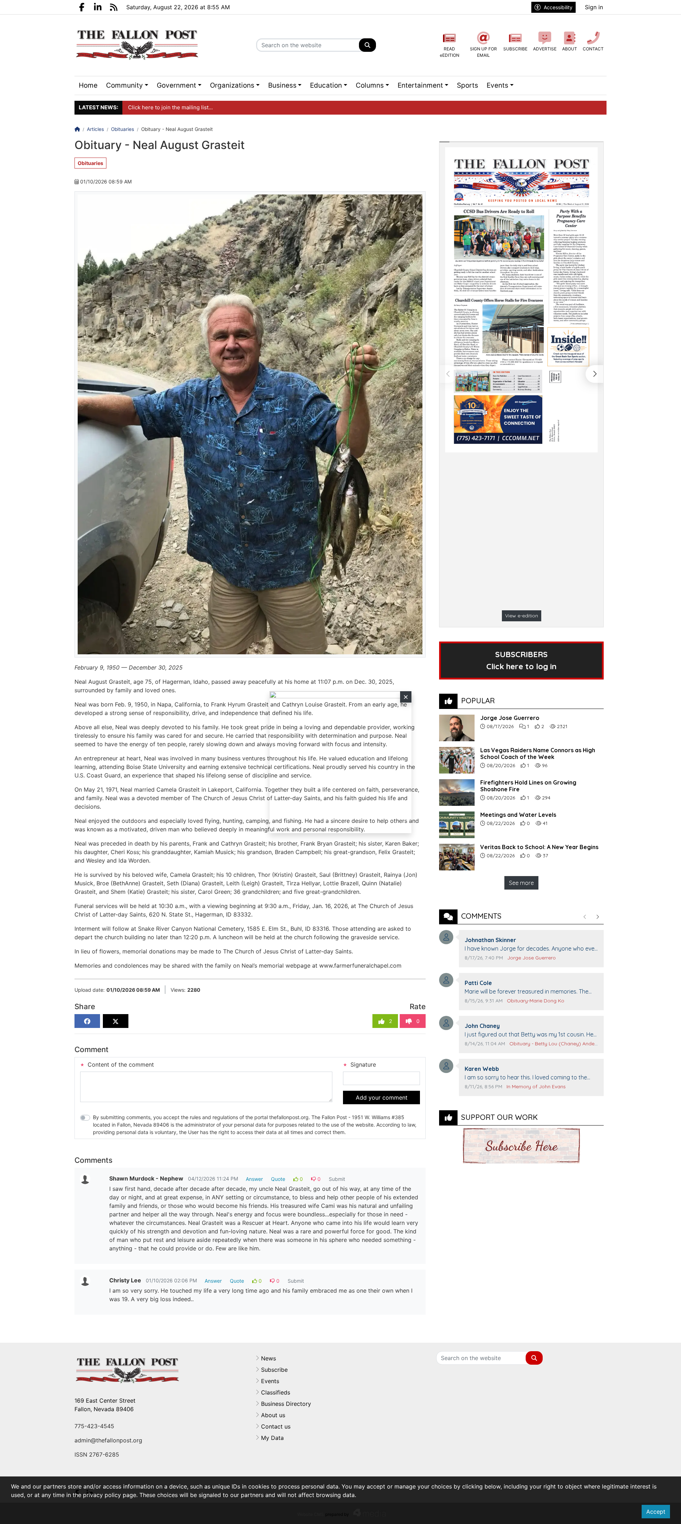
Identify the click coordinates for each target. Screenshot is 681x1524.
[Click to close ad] (405, 697)
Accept (655, 1511)
